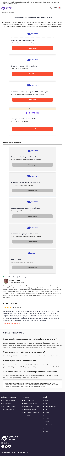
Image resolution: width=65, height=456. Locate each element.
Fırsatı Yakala (32, 48)
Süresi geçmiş (32, 165)
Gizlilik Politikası (49, 422)
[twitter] (6, 446)
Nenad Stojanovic (15, 280)
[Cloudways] (32, 42)
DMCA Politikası (49, 428)
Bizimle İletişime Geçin (50, 406)
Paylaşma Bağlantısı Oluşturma (31, 406)
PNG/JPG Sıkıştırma (29, 400)
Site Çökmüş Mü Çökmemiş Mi (31, 412)
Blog (46, 403)
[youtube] (9, 446)
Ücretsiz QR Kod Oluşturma (30, 403)
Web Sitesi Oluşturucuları (9, 400)
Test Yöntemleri (48, 418)
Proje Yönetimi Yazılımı (8, 409)
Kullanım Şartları (49, 425)
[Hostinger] (32, 121)
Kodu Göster (32, 74)
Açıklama (47, 412)
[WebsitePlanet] (2, 12)
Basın (46, 431)
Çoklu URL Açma (28, 415)
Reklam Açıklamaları (12, 3)
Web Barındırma (6, 403)
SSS (46, 409)
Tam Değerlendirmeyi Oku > (12, 323)
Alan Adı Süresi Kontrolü (30, 409)
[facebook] (2, 446)
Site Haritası (48, 415)
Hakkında (47, 400)
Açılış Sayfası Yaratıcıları (9, 406)
